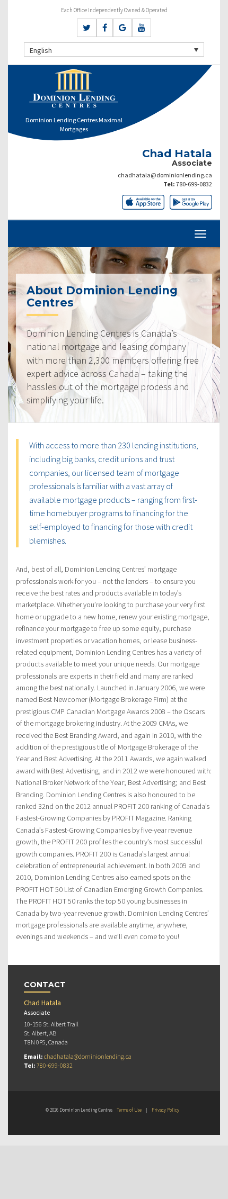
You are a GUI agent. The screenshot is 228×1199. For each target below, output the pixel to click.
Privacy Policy (165, 1110)
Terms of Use (129, 1110)
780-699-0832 (194, 184)
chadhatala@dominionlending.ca (165, 175)
